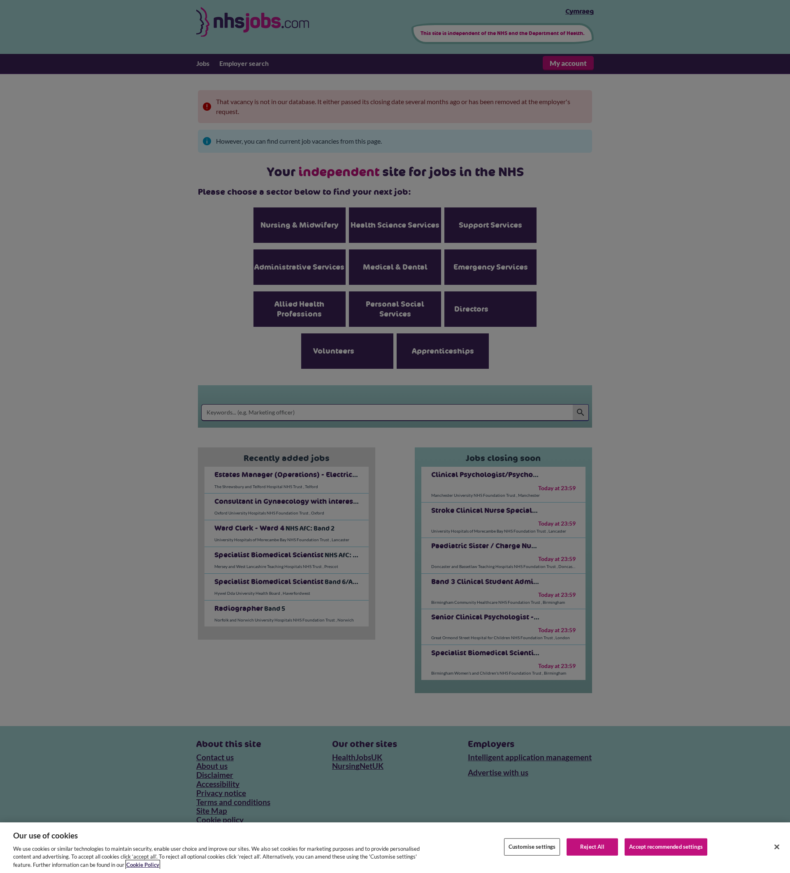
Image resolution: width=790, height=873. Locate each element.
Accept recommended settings (666, 846)
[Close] (777, 847)
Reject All (592, 846)
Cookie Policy (142, 864)
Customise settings (532, 846)
